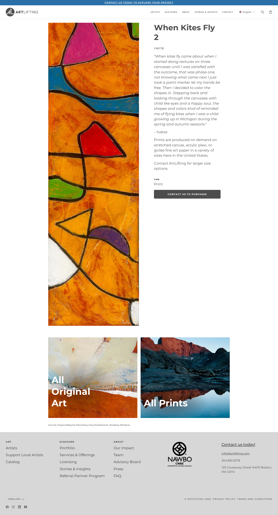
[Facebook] (7, 506)
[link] (187, 194)
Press (118, 469)
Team (118, 455)
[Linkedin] (19, 506)
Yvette (159, 48)
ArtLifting (195, 499)
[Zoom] (93, 174)
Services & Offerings (77, 455)
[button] (155, 12)
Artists (11, 448)
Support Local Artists (24, 455)
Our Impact (124, 448)
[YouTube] (25, 506)
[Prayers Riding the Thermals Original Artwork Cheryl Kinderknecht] (92, 377)
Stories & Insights (75, 469)
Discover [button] (67, 441)
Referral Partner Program (82, 476)
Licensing (68, 462)
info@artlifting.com (236, 453)
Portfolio (67, 448)
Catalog (13, 462)
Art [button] (8, 441)
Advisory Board (127, 462)
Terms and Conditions (254, 499)
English (15, 499)
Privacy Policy (224, 499)
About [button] (119, 441)
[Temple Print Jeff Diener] (185, 377)
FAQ (117, 476)
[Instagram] (13, 506)
